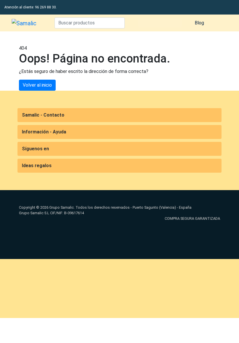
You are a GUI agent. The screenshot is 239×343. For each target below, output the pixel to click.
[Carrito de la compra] (219, 23)
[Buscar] (119, 22)
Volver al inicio (37, 85)
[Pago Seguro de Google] (119, 232)
